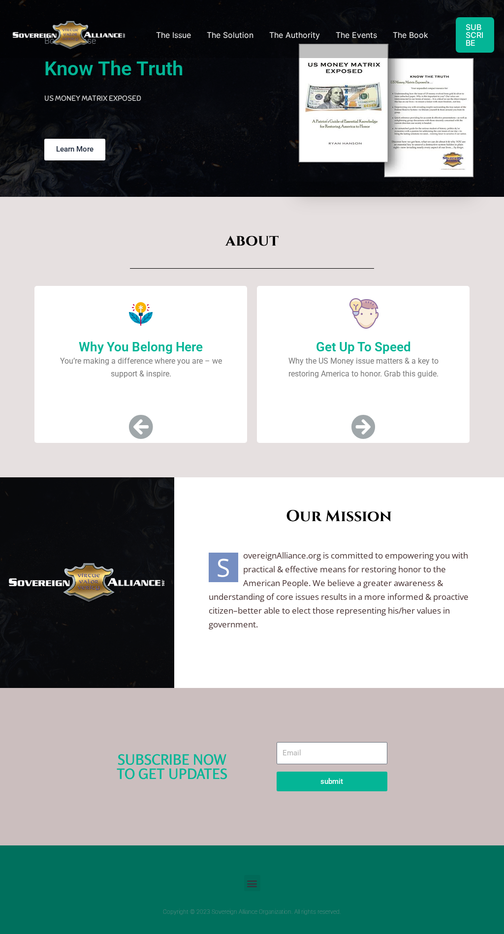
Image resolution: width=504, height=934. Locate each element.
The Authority (294, 35)
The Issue (173, 35)
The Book (410, 35)
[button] (252, 883)
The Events (356, 35)
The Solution (230, 35)
